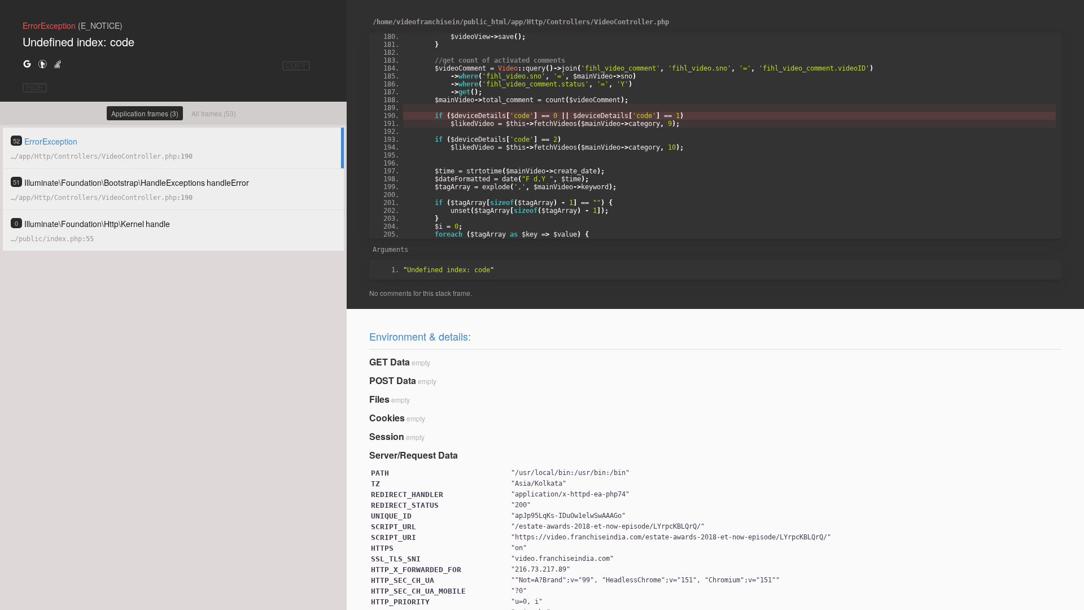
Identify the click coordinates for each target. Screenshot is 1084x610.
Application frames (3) (144, 113)
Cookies (387, 417)
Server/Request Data (413, 454)
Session (386, 436)
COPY (296, 66)
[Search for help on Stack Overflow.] (57, 63)
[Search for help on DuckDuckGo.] (42, 63)
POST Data (392, 380)
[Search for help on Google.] (27, 63)
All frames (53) (213, 113)
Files (379, 399)
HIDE (34, 88)
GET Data (389, 361)
